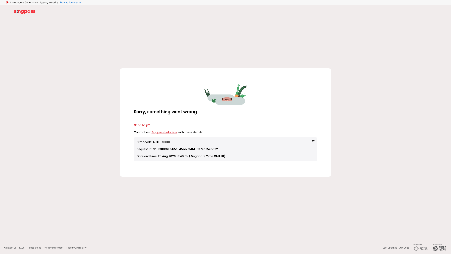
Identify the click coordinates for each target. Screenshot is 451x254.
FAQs (21, 247)
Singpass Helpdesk (164, 132)
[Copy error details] (313, 141)
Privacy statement (53, 247)
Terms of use (34, 247)
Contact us (10, 247)
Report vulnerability (76, 247)
